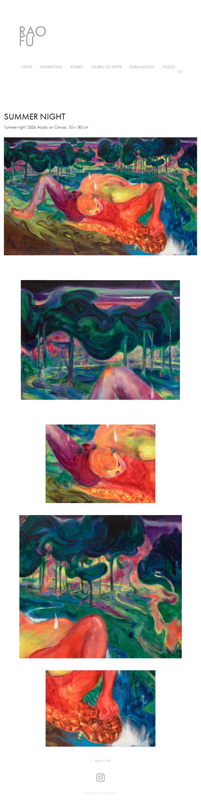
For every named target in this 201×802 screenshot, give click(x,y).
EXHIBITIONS (51, 67)
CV (180, 71)
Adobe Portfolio (108, 793)
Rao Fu (34, 36)
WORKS (76, 67)
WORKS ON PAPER (106, 67)
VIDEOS (168, 67)
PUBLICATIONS (142, 67)
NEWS (27, 67)
